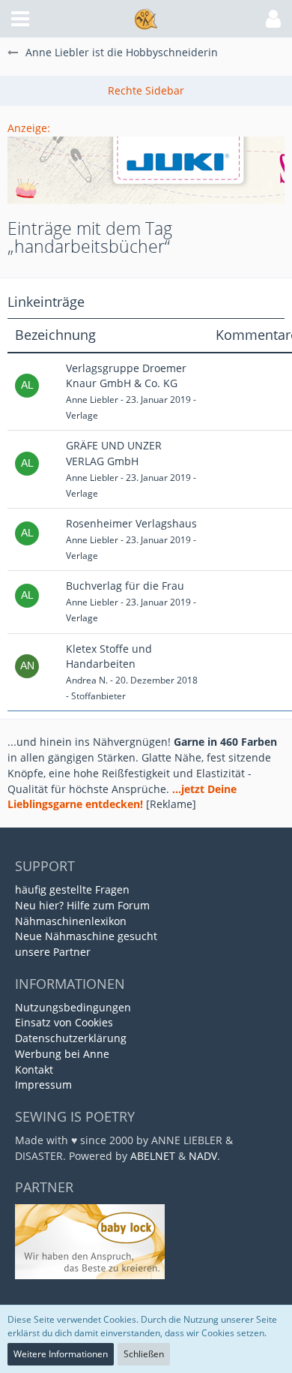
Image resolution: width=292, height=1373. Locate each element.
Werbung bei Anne (62, 1054)
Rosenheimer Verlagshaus (131, 523)
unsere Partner (53, 952)
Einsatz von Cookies (64, 1022)
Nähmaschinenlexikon (71, 921)
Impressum (43, 1084)
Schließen (144, 1353)
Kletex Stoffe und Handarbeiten (109, 656)
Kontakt (34, 1069)
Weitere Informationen (60, 1353)
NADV (203, 1156)
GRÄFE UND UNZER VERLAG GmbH (114, 453)
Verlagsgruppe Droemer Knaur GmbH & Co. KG (126, 376)
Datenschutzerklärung (71, 1038)
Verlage (82, 415)
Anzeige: (28, 128)
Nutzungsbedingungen (73, 1007)
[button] (20, 19)
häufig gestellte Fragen (72, 889)
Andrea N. (87, 680)
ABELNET (152, 1156)
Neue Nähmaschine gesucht (86, 936)
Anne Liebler (92, 399)
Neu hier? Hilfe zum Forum (82, 905)
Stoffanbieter (98, 696)
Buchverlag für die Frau (125, 585)
